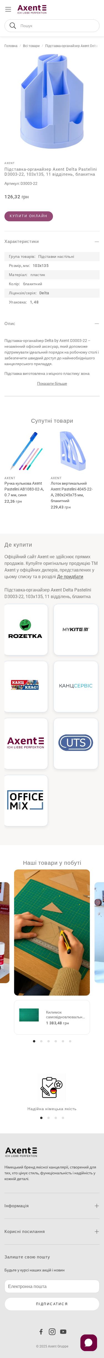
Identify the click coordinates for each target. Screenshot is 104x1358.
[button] (52, 26)
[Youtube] (63, 1331)
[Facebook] (41, 1331)
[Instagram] (52, 1331)
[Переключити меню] (8, 9)
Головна (10, 46)
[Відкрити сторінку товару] (26, 451)
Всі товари (31, 46)
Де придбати (70, 576)
